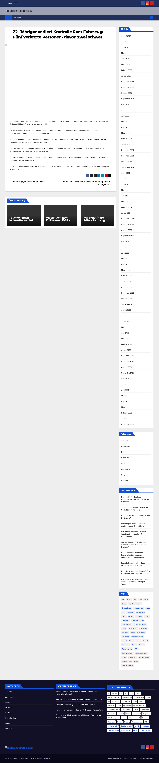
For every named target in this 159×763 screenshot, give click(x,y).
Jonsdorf (125, 632)
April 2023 (125, 264)
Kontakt (18, 18)
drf (123, 612)
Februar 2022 (126, 344)
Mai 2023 (125, 259)
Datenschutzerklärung (114, 758)
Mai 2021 (125, 396)
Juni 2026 (125, 47)
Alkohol (128, 600)
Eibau (124, 616)
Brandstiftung (126, 608)
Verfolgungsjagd (143, 657)
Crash (148, 608)
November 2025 (127, 87)
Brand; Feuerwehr (135, 604)
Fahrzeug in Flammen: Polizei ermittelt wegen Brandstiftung (79, 710)
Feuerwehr (125, 620)
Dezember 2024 (127, 150)
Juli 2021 (124, 384)
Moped (124, 641)
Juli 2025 (124, 110)
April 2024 (125, 196)
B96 (135, 600)
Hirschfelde (143, 628)
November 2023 (127, 224)
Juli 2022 (124, 316)
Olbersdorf (125, 645)
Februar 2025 (126, 139)
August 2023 (126, 241)
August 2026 (126, 36)
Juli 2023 (124, 247)
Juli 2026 (124, 42)
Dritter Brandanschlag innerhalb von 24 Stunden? (75, 705)
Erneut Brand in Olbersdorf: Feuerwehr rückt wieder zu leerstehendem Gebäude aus (132, 555)
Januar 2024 (126, 213)
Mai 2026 (125, 53)
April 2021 (125, 401)
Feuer (147, 616)
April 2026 (125, 59)
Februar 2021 (126, 413)
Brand (123, 452)
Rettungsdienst (127, 649)
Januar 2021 (126, 419)
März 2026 (125, 64)
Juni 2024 (125, 184)
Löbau (132, 632)
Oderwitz (145, 641)
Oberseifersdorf (134, 641)
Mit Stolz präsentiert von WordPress (17, 758)
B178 (146, 600)
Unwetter (124, 481)
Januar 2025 (126, 144)
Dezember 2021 (127, 356)
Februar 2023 (126, 276)
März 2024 (125, 201)
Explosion (139, 616)
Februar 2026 (126, 70)
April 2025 (125, 127)
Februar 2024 (126, 207)
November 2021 (127, 361)
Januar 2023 (126, 281)
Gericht (124, 463)
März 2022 (125, 339)
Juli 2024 (124, 179)
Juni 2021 (125, 390)
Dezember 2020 (127, 424)
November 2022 (127, 293)
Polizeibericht (126, 469)
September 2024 (127, 167)
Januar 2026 (126, 76)
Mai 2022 (125, 327)
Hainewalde (133, 628)
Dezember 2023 (127, 219)
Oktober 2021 (126, 367)
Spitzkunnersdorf (141, 653)
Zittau (136, 661)
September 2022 (127, 304)
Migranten (125, 637)
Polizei (134, 645)
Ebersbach (130, 612)
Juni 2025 (125, 116)
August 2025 (126, 104)
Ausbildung (125, 446)
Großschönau (141, 624)
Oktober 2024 (126, 162)
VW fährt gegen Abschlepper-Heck (28, 181)
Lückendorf (141, 632)
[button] (148, 18)
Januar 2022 (126, 350)
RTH (136, 649)
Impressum (133, 758)
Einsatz (130, 616)
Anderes (124, 441)
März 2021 (125, 407)
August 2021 (126, 379)
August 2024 (126, 173)
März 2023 (125, 270)
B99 (140, 600)
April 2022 (125, 333)
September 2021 (127, 373)
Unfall (123, 475)
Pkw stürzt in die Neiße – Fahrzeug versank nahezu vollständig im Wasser (135, 581)
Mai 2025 (125, 122)
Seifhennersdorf (127, 653)
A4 (123, 600)
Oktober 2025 (126, 93)
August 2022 (126, 310)
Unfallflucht (132, 657)
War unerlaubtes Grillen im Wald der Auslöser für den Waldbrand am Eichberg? (135, 544)
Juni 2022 (125, 321)
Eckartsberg (140, 612)
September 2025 (127, 99)
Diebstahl (125, 458)
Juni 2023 (125, 253)
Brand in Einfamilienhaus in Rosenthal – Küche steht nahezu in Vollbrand (135, 499)
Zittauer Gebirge (127, 665)
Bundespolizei (138, 608)
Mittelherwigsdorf (137, 637)
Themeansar (46, 758)
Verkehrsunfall (127, 661)
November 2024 (127, 156)
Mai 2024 (125, 190)
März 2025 (125, 133)
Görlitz (124, 628)
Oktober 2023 (126, 230)
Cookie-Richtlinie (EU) (146, 758)
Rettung (141, 645)
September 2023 (127, 236)
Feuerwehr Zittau (138, 620)
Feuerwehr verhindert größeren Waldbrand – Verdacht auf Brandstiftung (133, 534)
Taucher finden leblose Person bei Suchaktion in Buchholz (79, 699)
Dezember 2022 (127, 287)
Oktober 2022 (126, 299)
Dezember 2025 (127, 82)
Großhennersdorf (128, 624)
